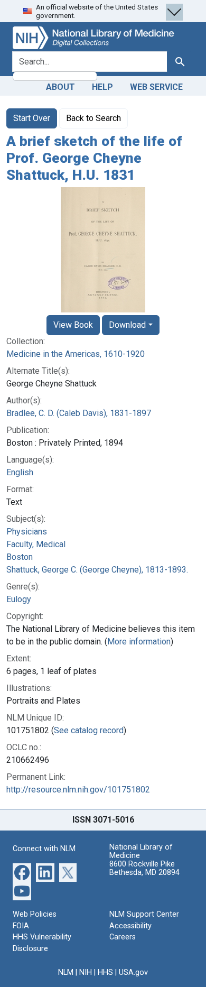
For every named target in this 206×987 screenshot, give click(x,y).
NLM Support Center (144, 914)
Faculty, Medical (35, 544)
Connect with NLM (44, 848)
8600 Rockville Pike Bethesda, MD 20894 (144, 868)
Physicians (26, 532)
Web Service (156, 87)
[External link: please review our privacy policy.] (22, 872)
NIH (85, 972)
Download (127, 325)
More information (139, 642)
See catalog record (89, 730)
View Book (73, 325)
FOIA (21, 925)
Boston (19, 557)
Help (102, 87)
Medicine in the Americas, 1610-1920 (75, 354)
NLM (65, 972)
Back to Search (93, 118)
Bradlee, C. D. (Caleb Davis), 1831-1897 (78, 413)
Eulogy (18, 599)
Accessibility (130, 925)
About (60, 87)
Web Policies (35, 914)
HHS (105, 972)
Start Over (31, 118)
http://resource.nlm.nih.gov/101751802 (78, 790)
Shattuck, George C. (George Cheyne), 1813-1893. (97, 570)
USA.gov (133, 972)
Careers (122, 937)
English (19, 472)
